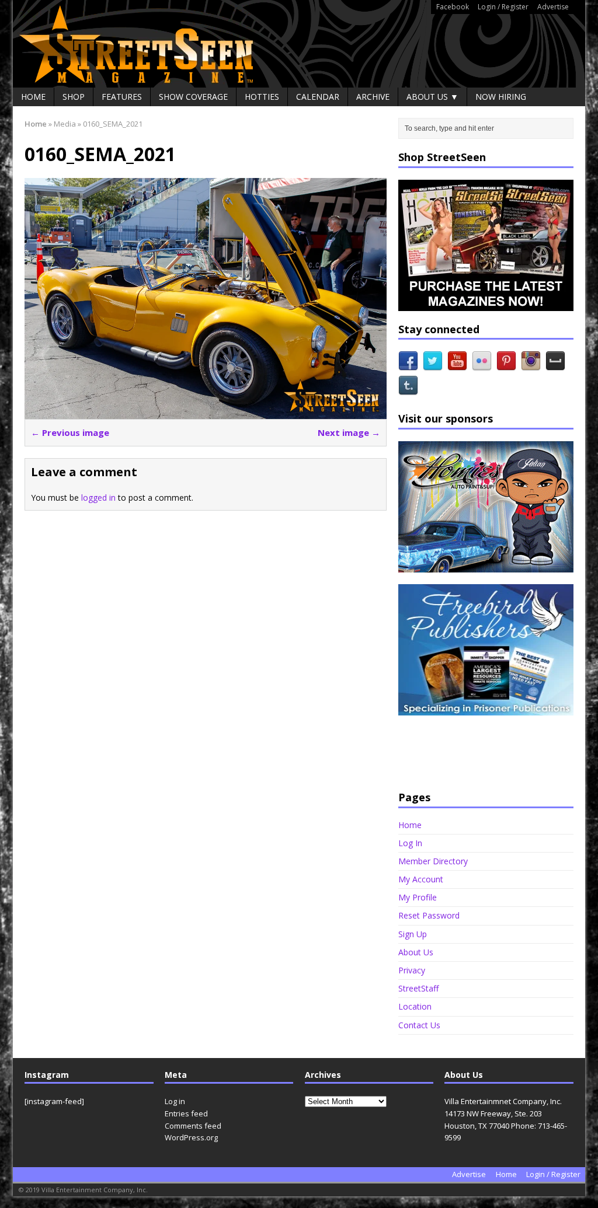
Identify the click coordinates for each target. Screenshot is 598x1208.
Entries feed (186, 1113)
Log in (175, 1101)
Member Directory (433, 861)
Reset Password (429, 915)
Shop (73, 96)
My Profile (417, 897)
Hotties (262, 96)
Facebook (452, 7)
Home (33, 96)
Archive (373, 96)
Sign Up (412, 934)
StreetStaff (418, 988)
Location (415, 1006)
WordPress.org (191, 1137)
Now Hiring (500, 96)
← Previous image (70, 432)
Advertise (553, 7)
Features (122, 96)
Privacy (411, 970)
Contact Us (419, 1025)
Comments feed (193, 1125)
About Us (415, 952)
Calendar (317, 96)
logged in (98, 497)
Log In (410, 843)
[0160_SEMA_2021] (206, 412)
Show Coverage (193, 96)
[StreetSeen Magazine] (299, 44)
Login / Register (503, 7)
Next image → (349, 432)
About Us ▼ (432, 96)
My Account (420, 879)
